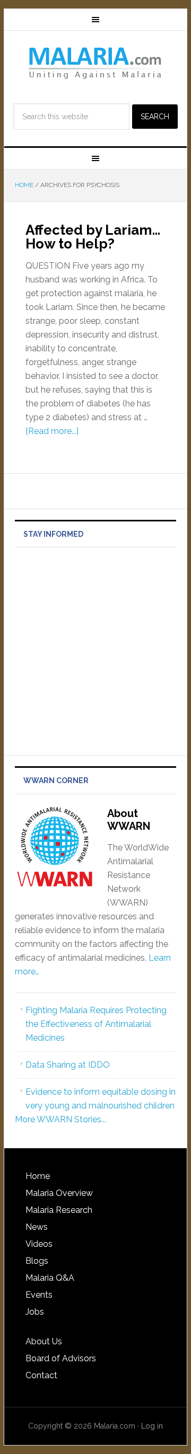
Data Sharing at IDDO (67, 1065)
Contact (41, 1375)
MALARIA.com (95, 62)
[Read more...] (52, 431)
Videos (39, 1244)
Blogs (36, 1261)
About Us (43, 1341)
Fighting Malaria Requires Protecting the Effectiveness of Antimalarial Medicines (96, 1024)
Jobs (34, 1312)
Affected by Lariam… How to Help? (92, 237)
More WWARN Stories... (60, 1119)
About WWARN (128, 819)
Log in (152, 1426)
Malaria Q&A (49, 1278)
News (36, 1227)
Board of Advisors (60, 1358)
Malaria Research (58, 1210)
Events (39, 1295)
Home (37, 1176)
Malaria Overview (59, 1193)
